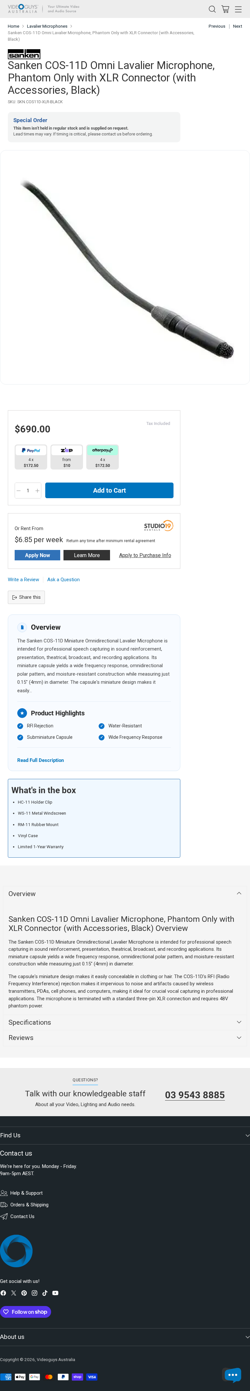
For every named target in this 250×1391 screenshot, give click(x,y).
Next (237, 26)
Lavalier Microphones (47, 26)
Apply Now (37, 555)
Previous (217, 26)
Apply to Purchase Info (145, 555)
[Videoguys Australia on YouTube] (55, 1294)
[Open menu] (238, 9)
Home (13, 26)
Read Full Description (40, 760)
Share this (30, 597)
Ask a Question (63, 580)
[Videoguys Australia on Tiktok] (45, 1294)
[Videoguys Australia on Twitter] (14, 1294)
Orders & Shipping (29, 1205)
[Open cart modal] (225, 9)
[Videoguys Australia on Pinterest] (24, 1294)
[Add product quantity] (37, 491)
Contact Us (22, 1216)
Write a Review (23, 580)
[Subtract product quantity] (18, 491)
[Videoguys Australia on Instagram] (34, 1294)
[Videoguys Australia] (45, 9)
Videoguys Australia (56, 1359)
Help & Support (26, 1193)
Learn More (87, 555)
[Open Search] (212, 9)
